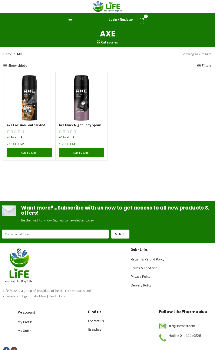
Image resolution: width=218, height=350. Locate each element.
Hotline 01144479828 (185, 335)
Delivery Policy (141, 285)
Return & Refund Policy (147, 259)
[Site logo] (107, 6)
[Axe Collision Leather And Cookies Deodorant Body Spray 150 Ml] (29, 98)
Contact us (96, 321)
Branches (94, 329)
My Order (24, 330)
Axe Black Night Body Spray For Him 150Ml (80, 127)
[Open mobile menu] (70, 19)
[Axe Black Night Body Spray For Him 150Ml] (81, 98)
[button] (29, 152)
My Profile (25, 322)
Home (7, 54)
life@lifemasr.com (182, 326)
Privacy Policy (141, 276)
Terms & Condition (144, 268)
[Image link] (19, 265)
